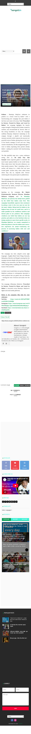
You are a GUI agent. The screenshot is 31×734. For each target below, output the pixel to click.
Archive (24, 519)
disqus (22, 385)
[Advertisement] (15, 32)
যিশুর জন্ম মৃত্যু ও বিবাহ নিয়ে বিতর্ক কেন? (18, 638)
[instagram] (15, 720)
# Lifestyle (7, 313)
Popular (6, 519)
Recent (15, 519)
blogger (16, 385)
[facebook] (15, 1)
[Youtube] (18, 719)
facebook (27, 385)
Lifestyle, (19, 101)
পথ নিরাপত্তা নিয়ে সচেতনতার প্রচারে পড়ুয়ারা (14, 564)
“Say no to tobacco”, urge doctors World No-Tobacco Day (18, 619)
